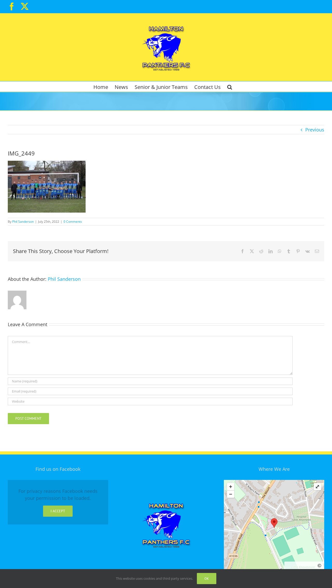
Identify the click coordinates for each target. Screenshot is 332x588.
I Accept (58, 511)
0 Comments (73, 221)
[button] (229, 86)
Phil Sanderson (23, 221)
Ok (206, 578)
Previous (314, 130)
